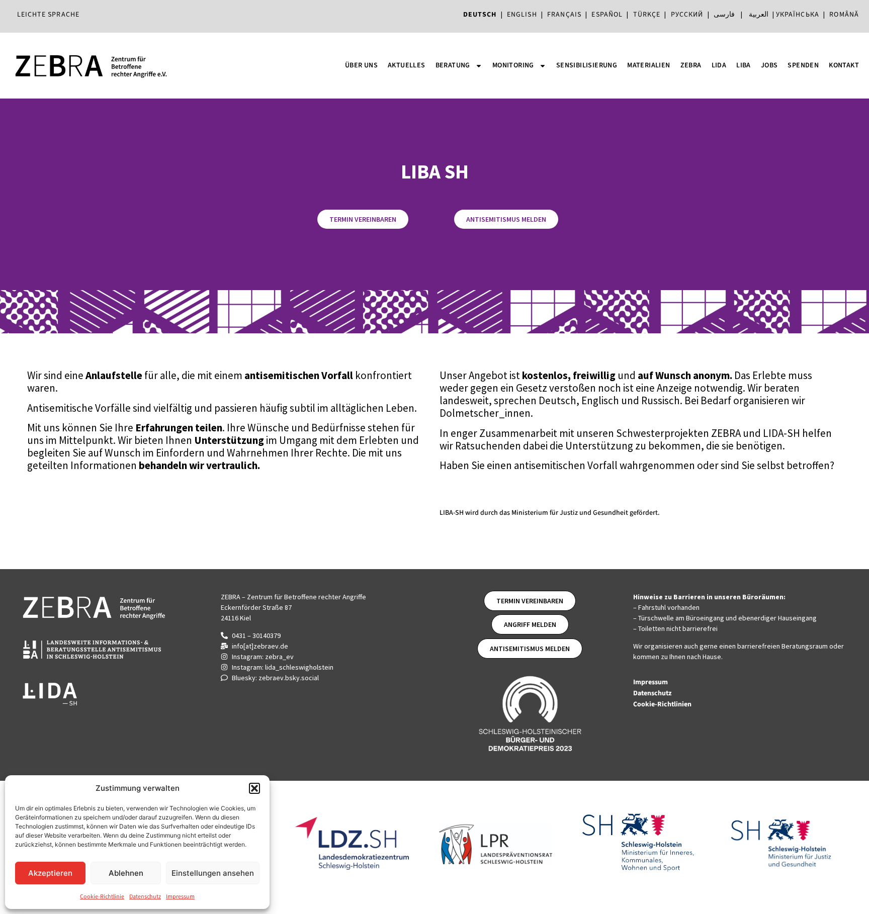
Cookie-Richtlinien (663, 704)
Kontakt (844, 65)
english (522, 15)
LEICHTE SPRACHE (48, 15)
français (564, 15)
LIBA (743, 65)
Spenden (803, 65)
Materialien (648, 65)
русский (687, 15)
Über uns (361, 65)
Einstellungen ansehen (212, 873)
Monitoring (513, 65)
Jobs (769, 65)
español (609, 15)
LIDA (719, 65)
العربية (758, 15)
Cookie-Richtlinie (102, 896)
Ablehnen (126, 873)
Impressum (180, 896)
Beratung (453, 65)
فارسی (724, 15)
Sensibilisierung (586, 65)
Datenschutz (145, 896)
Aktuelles (406, 65)
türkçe (647, 15)
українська (797, 15)
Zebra (691, 65)
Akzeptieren (50, 873)
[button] (254, 788)
